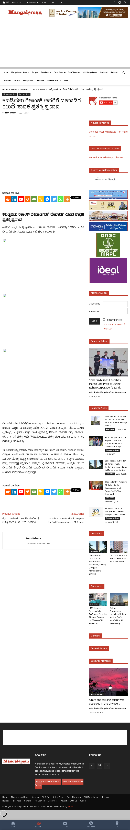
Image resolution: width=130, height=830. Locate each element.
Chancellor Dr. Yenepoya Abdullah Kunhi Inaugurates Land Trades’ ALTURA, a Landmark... (116, 488)
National (114, 72)
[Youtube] (21, 199)
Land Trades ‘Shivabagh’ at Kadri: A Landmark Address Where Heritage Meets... (116, 421)
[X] (125, 2)
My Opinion (28, 80)
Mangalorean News (19, 72)
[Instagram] (119, 2)
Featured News (98, 408)
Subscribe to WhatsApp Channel (106, 158)
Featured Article (99, 341)
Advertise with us (100, 123)
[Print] (27, 199)
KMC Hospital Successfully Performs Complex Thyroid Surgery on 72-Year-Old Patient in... (98, 616)
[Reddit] (8, 199)
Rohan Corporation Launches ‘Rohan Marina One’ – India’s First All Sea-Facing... (118, 616)
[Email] (34, 199)
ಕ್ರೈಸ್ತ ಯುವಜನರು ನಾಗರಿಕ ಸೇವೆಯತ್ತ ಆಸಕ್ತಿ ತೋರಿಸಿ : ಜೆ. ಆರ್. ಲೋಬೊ (20, 520)
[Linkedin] (14, 199)
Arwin (70, 807)
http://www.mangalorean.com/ (38, 543)
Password (94, 312)
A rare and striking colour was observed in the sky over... (106, 702)
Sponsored (96, 586)
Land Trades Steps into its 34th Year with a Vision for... (118, 559)
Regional (103, 72)
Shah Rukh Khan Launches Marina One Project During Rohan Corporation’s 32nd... (105, 384)
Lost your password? (114, 324)
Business (7, 80)
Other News (58, 72)
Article (92, 375)
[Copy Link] (41, 199)
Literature (40, 80)
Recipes (35, 72)
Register (107, 329)
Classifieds (110, 474)
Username (94, 304)
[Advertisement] (65, 43)
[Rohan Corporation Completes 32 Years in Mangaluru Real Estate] (96, 512)
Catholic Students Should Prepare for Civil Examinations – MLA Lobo (66, 520)
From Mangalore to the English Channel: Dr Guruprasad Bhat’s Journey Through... (115, 442)
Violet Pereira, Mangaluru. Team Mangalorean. (107, 392)
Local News (110, 429)
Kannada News (38, 89)
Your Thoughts (74, 72)
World (66, 80)
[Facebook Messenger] (47, 199)
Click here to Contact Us (48, 782)
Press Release (10, 113)
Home (6, 72)
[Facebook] (113, 2)
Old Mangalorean (90, 72)
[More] (67, 199)
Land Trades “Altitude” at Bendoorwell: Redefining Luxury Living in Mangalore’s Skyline (116, 465)
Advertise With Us (54, 80)
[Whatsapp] (60, 199)
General (17, 80)
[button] (124, 72)
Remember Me (114, 320)
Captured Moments (101, 661)
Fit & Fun (45, 72)
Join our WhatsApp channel (105, 149)
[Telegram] (54, 199)
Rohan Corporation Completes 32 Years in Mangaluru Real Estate (115, 512)
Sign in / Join (56, 2)
